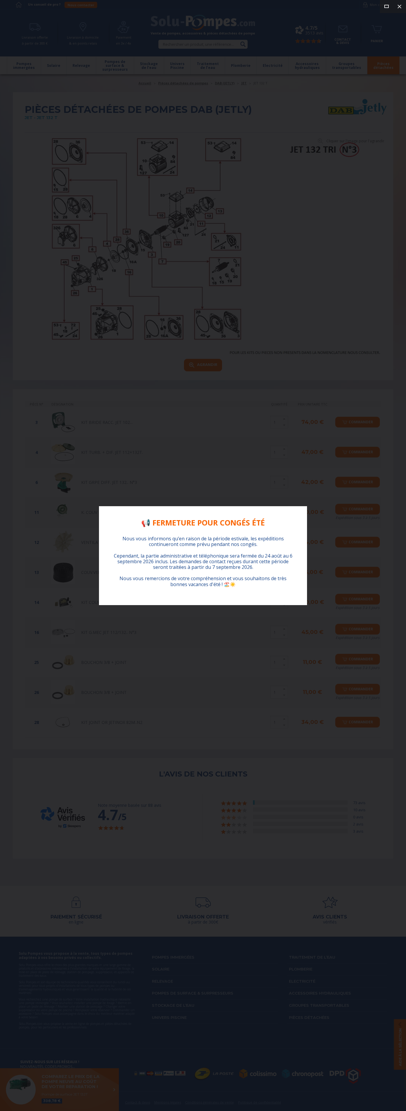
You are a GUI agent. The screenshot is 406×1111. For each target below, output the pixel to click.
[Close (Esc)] (399, 6)
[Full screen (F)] (386, 6)
